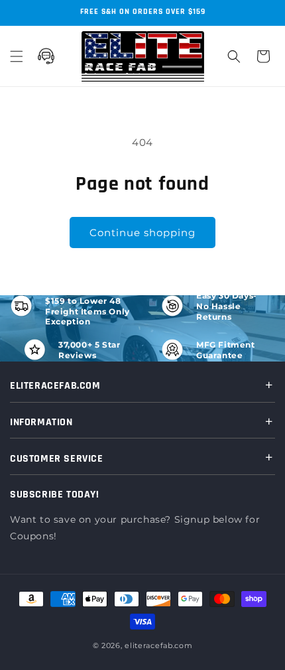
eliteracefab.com (158, 645)
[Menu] (16, 56)
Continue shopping (142, 232)
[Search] (234, 56)
